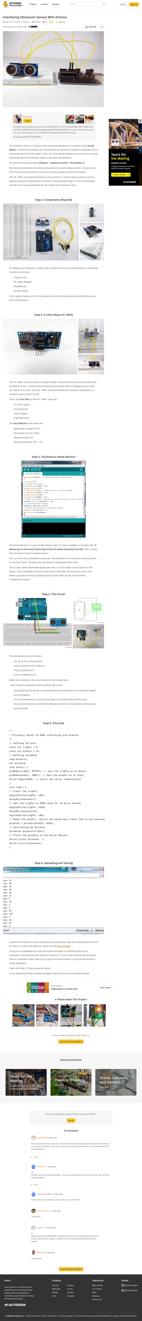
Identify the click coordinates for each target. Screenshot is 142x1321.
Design (55, 1292)
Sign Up (134, 4)
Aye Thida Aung (43, 1211)
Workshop (56, 1289)
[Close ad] (140, 121)
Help (94, 1292)
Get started (97, 1289)
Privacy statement (49, 1316)
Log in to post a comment (71, 1269)
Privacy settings (66, 1316)
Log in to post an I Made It (71, 1041)
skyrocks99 (41, 1138)
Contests (44, 4)
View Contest (105, 987)
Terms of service (33, 1316)
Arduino (26, 22)
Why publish (97, 1285)
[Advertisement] (125, 152)
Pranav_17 (41, 1167)
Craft (54, 1296)
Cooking (70, 1285)
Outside (70, 1292)
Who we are (97, 1299)
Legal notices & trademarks (125, 1316)
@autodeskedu (131, 1290)
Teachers (56, 4)
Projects (33, 4)
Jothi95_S (41, 1228)
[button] (102, 27)
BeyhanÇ (40, 1252)
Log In (123, 4)
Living (69, 1289)
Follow (28, 121)
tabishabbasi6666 (44, 1194)
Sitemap (95, 1296)
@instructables (131, 1285)
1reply (35, 1157)
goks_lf (8, 22)
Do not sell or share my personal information (93, 1316)
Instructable (63, 946)
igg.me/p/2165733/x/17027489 (28, 137)
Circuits (17, 22)
